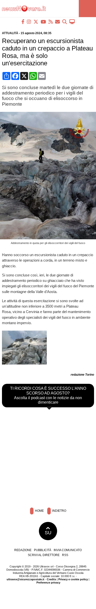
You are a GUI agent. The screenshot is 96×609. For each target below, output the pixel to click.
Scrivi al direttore (44, 555)
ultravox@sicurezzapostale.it (25, 579)
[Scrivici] (57, 22)
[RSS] (50, 22)
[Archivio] (64, 22)
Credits (51, 579)
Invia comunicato (68, 550)
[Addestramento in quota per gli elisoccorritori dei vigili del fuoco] (49, 238)
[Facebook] (22, 22)
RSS (65, 555)
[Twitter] (35, 22)
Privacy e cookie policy (73, 579)
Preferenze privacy (48, 582)
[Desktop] (72, 22)
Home (39, 510)
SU (48, 532)
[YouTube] (43, 22)
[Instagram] (29, 22)
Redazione (23, 550)
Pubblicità (42, 550)
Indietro (58, 510)
